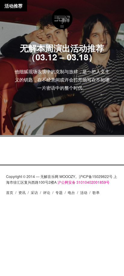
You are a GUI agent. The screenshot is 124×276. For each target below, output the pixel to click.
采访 (34, 192)
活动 (83, 192)
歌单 (96, 192)
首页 (9, 192)
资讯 (22, 192)
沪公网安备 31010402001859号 (83, 182)
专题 (59, 192)
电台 (71, 192)
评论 (46, 192)
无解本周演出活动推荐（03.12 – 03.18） (62, 52)
